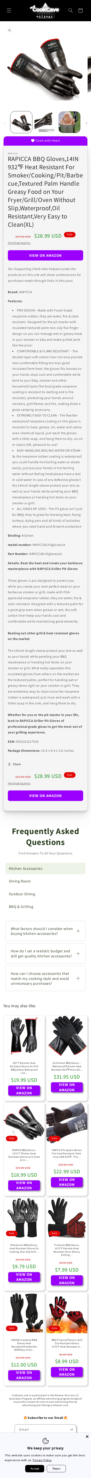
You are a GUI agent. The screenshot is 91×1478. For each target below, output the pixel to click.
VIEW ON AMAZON (45, 255)
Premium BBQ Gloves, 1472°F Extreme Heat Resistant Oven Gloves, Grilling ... (67, 1249)
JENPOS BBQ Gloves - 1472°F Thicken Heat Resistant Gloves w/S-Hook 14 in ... (24, 1154)
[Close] (87, 1436)
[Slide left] (4, 123)
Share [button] (17, 764)
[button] (9, 10)
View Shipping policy (19, 242)
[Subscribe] (71, 1429)
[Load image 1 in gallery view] (21, 122)
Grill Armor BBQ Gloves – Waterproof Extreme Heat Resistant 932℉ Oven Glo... (67, 1066)
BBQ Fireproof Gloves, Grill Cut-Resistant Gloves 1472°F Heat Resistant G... (67, 1343)
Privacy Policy (42, 1460)
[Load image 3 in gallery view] (69, 122)
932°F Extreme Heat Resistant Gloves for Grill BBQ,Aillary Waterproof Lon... (24, 1067)
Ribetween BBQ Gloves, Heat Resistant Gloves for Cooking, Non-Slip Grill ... (24, 1248)
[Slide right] (86, 123)
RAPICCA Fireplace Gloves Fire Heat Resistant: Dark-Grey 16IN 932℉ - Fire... (67, 1153)
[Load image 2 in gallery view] (45, 122)
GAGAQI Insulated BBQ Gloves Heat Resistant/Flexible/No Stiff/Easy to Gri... (24, 1345)
